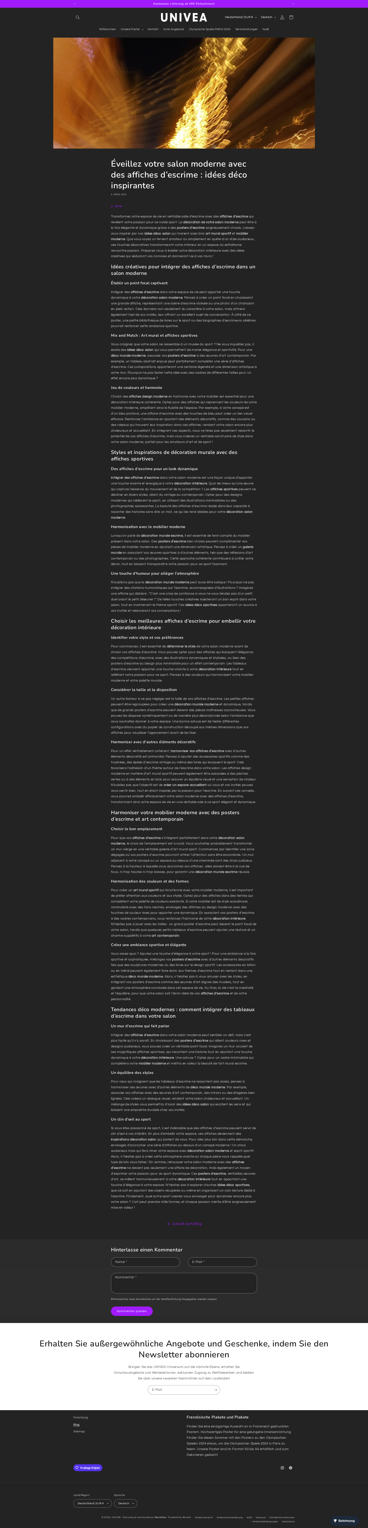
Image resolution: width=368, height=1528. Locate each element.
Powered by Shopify (179, 1517)
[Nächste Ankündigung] (293, 4)
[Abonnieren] (215, 1390)
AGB (249, 1517)
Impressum (288, 1521)
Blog (76, 1424)
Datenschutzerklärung (230, 1517)
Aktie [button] (118, 206)
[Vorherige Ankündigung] (74, 4)
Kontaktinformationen (282, 1517)
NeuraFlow (161, 1517)
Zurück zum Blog (186, 1224)
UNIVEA (116, 1517)
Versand (260, 1517)
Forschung (80, 1417)
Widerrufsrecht (204, 1517)
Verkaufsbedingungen (265, 1521)
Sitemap (79, 1431)
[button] (77, 17)
